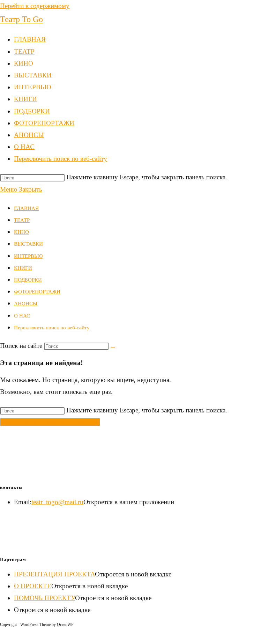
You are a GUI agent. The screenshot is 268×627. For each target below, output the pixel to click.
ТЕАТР (22, 220)
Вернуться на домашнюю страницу (50, 422)
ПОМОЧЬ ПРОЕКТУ (44, 598)
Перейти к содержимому (34, 5)
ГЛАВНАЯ (26, 208)
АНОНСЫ (25, 303)
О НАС (22, 316)
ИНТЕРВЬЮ (28, 256)
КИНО (21, 232)
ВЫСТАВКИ (28, 244)
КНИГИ (23, 268)
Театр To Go (21, 19)
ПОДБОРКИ (28, 280)
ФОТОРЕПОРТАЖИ (37, 291)
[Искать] (112, 348)
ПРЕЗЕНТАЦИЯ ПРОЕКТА (54, 574)
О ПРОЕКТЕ (32, 586)
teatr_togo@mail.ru (57, 502)
